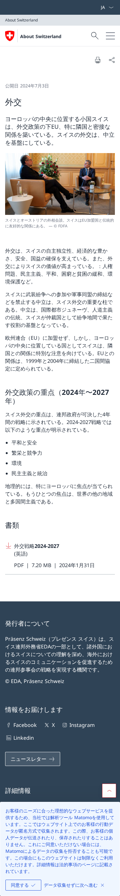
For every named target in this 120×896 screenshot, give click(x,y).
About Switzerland (40, 36)
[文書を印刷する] (98, 60)
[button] (109, 791)
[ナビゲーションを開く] (110, 35)
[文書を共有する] (112, 60)
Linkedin (23, 737)
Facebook (25, 725)
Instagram (82, 725)
